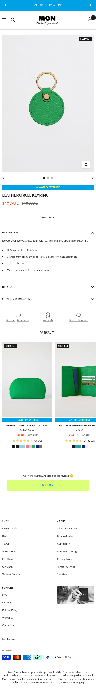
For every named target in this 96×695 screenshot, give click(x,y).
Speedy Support (78, 320)
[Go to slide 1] (44, 178)
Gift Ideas (7, 559)
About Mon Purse (67, 528)
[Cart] (90, 20)
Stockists (62, 574)
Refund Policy (10, 610)
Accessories (8, 551)
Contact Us (8, 625)
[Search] (13, 20)
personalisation (41, 270)
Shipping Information (17, 299)
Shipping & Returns (17, 320)
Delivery (7, 602)
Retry (48, 485)
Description (10, 232)
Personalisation (65, 536)
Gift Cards (7, 566)
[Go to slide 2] (48, 178)
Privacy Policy (64, 559)
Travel (5, 543)
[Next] (92, 177)
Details (7, 287)
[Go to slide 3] (52, 178)
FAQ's (5, 594)
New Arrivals (9, 528)
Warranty (48, 320)
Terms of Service (11, 574)
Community (64, 543)
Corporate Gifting (67, 551)
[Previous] (4, 177)
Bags (5, 536)
